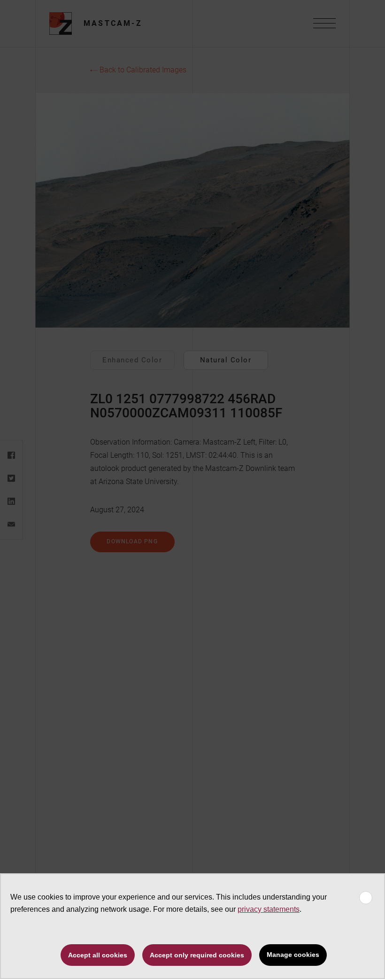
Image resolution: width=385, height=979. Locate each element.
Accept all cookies (97, 955)
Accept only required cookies (197, 955)
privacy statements (269, 909)
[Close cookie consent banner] (365, 897)
